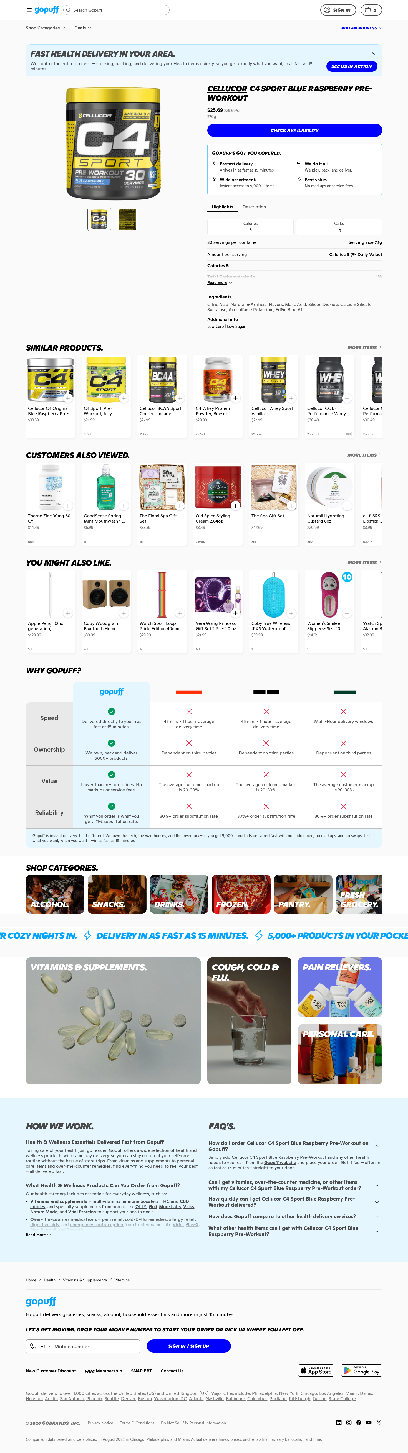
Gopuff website (280, 1162)
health (362, 1157)
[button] (371, 10)
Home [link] (31, 1280)
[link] (47, 10)
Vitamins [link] (122, 1280)
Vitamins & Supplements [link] (85, 1280)
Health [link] (50, 1280)
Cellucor (227, 89)
